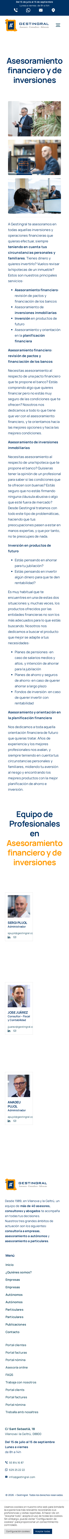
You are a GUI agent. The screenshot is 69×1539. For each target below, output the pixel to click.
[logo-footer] (27, 20)
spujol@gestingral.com (21, 933)
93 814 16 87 (16, 1462)
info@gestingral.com (22, 1477)
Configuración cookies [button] (18, 1531)
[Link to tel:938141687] (16, 10)
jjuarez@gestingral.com (22, 1027)
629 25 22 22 (17, 1470)
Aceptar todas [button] (42, 1531)
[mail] (15, 937)
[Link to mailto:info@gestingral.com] (41, 10)
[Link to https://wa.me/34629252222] (28, 10)
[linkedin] (9, 937)
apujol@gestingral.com (21, 1117)
